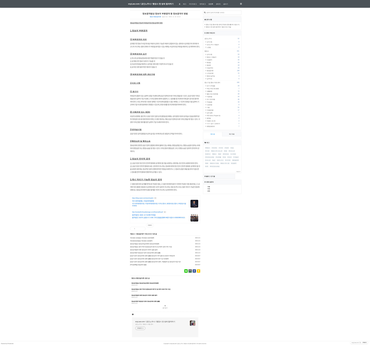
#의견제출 (218, 157)
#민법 (232, 148)
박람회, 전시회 (223, 121)
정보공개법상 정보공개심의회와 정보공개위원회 (144, 244)
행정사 (132, 234)
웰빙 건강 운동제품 (223, 94)
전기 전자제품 (223, 99)
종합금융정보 (223, 126)
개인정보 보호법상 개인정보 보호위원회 (142, 238)
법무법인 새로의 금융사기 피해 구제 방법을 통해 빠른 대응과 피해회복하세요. (158, 217)
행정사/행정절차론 (155, 16)
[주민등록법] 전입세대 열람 (138, 264)
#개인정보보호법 (209, 157)
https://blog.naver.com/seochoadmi (142, 198)
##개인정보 (226, 154)
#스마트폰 (233, 154)
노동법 (223, 47)
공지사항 (223, 42)
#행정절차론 (235, 160)
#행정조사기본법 (214, 163)
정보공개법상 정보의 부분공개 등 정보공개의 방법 (165, 13)
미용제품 (223, 96)
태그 (184, 4)
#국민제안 (214, 148)
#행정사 (214, 154)
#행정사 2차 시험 (224, 163)
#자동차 (227, 148)
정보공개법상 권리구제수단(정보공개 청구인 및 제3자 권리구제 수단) (151, 247)
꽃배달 (223, 118)
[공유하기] (138, 229)
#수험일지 (236, 157)
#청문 (219, 154)
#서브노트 (208, 160)
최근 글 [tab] (213, 134)
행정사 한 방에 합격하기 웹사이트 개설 (218, 27)
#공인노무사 (220, 160)
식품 (223, 107)
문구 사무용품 (223, 86)
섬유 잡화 (223, 113)
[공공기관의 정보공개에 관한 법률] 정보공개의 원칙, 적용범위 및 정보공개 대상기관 (155, 261)
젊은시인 (165, 16)
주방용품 (223, 102)
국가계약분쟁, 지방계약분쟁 (143, 201)
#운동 (225, 151)
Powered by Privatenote (7, 343)
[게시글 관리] (142, 229)
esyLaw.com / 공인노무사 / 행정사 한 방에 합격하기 (151, 4)
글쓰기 (225, 4)
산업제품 (223, 105)
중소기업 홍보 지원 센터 (222, 82)
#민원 (224, 157)
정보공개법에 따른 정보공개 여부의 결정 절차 (144, 250)
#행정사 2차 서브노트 (216, 151)
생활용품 (223, 91)
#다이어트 (227, 160)
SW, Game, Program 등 (223, 115)
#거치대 (221, 148)
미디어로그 (193, 4)
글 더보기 (165, 308)
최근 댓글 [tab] (231, 134)
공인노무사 (222, 38)
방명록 (211, 4)
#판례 (206, 163)
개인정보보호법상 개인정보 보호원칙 (141, 241)
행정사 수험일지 (223, 57)
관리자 (218, 4)
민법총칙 (223, 60)
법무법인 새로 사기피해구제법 (144, 215)
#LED (206, 166)
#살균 (213, 160)
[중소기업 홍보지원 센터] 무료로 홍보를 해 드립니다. (223, 24)
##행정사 (207, 148)
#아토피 (229, 157)
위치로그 (203, 4)
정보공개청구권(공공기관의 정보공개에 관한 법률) (145, 253)
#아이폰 (207, 151)
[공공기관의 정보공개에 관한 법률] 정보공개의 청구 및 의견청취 (149, 258)
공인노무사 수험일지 (223, 44)
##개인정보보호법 (214, 166)
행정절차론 (140, 234)
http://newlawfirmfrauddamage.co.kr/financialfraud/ (147, 212)
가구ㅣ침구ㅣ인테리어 (223, 123)
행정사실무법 (223, 76)
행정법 (223, 62)
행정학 (223, 65)
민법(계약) (223, 68)
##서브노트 (232, 151)
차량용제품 (223, 110)
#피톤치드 (208, 154)
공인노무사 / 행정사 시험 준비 (144, 324)
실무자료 (223, 78)
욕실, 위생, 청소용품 (223, 88)
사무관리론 (223, 73)
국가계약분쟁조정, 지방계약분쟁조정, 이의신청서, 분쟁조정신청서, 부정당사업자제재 (159, 204)
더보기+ (238, 171)
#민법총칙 (233, 163)
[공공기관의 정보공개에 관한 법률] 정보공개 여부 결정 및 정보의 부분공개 (152, 255)
